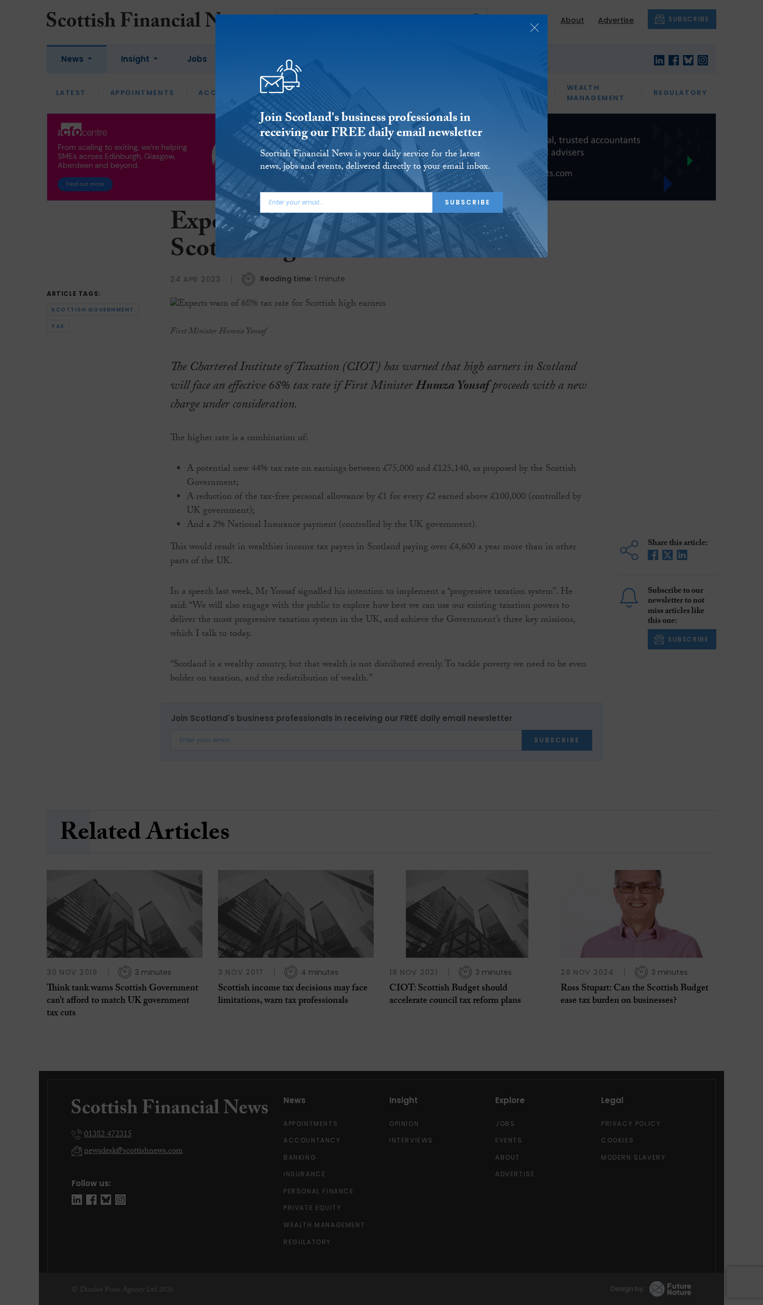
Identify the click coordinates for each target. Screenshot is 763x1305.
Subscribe (468, 202)
